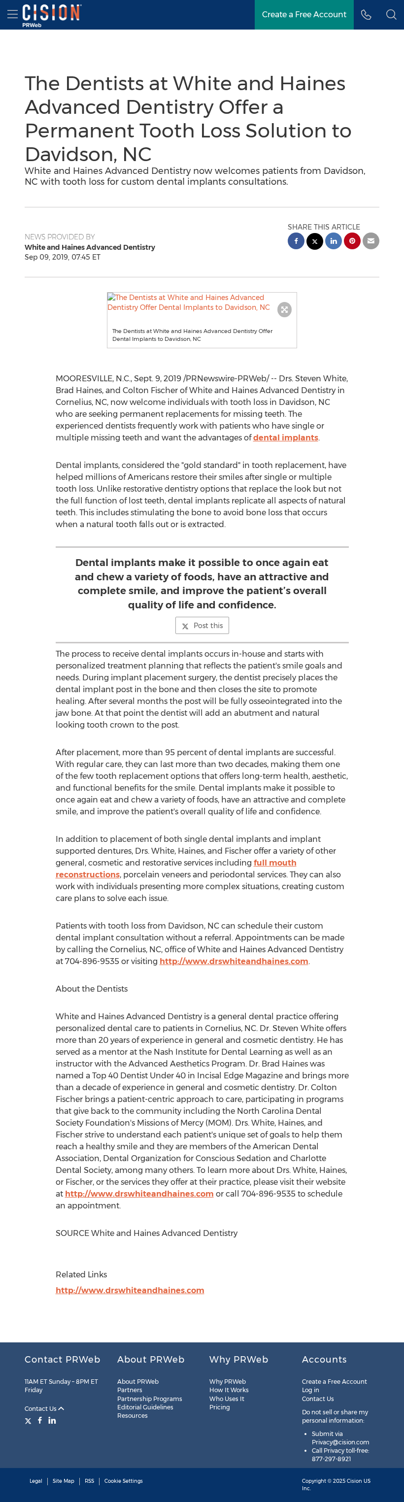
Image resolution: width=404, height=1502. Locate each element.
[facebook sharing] (296, 242)
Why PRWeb (227, 1381)
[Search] (391, 15)
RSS (89, 1481)
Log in (310, 1390)
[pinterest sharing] (352, 242)
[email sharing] (371, 242)
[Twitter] (29, 1420)
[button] (202, 302)
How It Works (229, 1390)
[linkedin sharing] (333, 242)
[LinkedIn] (52, 1420)
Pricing (219, 1407)
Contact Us (41, 1408)
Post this (208, 625)
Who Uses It (226, 1398)
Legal (36, 1481)
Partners (129, 1390)
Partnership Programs (149, 1398)
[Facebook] (39, 1420)
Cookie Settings (123, 1481)
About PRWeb (138, 1381)
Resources (132, 1415)
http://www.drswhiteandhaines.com (234, 961)
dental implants (285, 437)
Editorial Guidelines (145, 1407)
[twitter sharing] (314, 242)
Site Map (63, 1481)
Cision (354, 1481)
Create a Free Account (304, 14)
